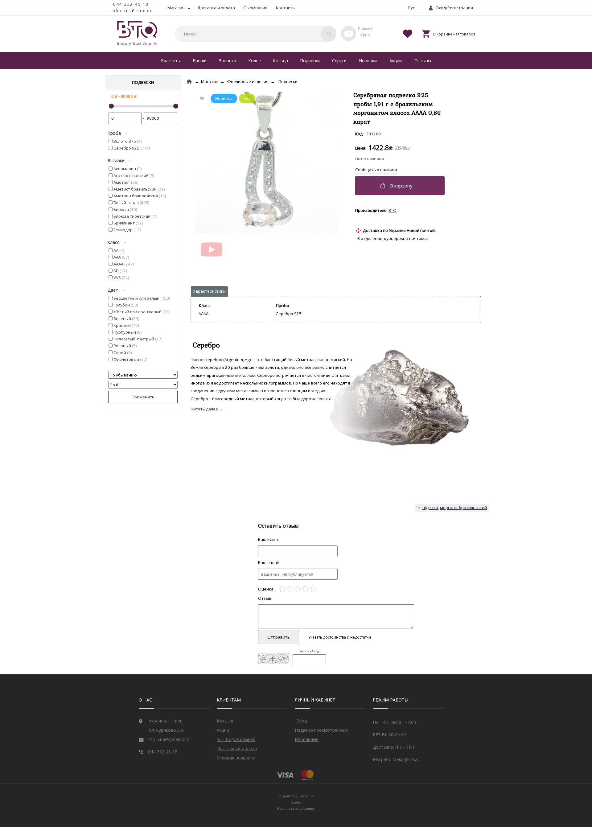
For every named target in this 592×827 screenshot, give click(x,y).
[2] (290, 589)
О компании (255, 7)
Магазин (176, 7)
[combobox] (255, 34)
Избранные (307, 739)
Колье (255, 61)
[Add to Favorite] (203, 99)
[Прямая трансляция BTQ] (348, 33)
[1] (282, 589)
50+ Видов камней (236, 739)
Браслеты (171, 61)
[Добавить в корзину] (400, 186)
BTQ (392, 210)
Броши (200, 61)
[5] (313, 589)
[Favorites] (407, 33)
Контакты (285, 7)
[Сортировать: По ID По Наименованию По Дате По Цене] (143, 385)
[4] (305, 589)
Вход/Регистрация (454, 7)
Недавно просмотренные (321, 730)
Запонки (227, 61)
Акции (395, 61)
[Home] (189, 81)
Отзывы (422, 61)
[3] (298, 589)
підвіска (430, 507)
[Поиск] (328, 34)
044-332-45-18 (131, 4)
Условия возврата (236, 758)
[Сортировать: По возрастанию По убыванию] (143, 375)
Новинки (368, 61)
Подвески (310, 61)
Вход (301, 721)
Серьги (339, 61)
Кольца (280, 61)
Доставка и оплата (216, 7)
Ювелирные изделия (248, 81)
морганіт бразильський (463, 507)
